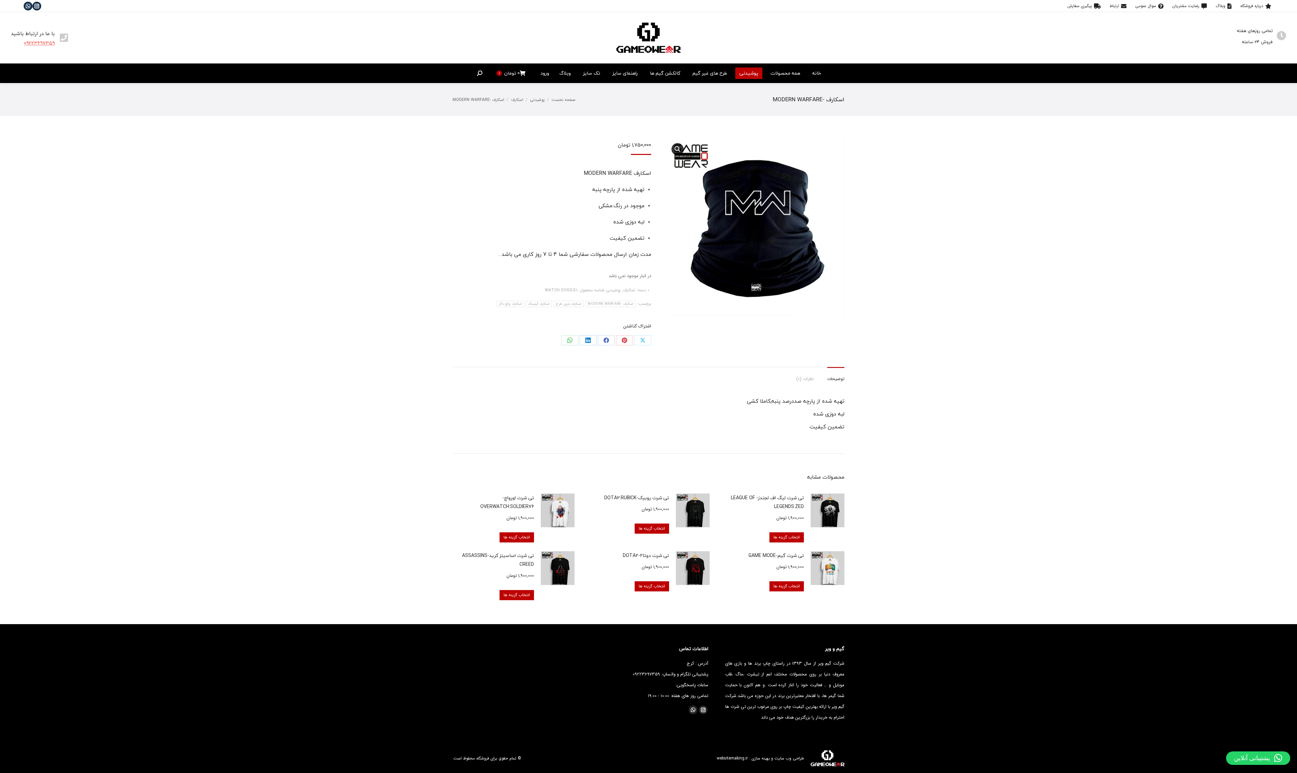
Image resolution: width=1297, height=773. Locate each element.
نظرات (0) (805, 378)
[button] (1258, 758)
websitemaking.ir (732, 758)
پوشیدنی (613, 290)
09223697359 (39, 42)
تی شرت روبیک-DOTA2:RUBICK (636, 498)
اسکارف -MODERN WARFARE (610, 303)
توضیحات (835, 378)
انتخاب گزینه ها (786, 537)
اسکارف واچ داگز (510, 303)
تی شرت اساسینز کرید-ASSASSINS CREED (498, 559)
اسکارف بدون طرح (569, 303)
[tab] (835, 375)
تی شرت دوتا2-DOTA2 (646, 555)
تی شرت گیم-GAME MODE (776, 555)
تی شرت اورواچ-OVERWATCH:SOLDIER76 (507, 502)
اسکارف (629, 290)
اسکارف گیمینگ (539, 303)
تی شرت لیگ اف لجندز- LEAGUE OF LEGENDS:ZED (767, 502)
